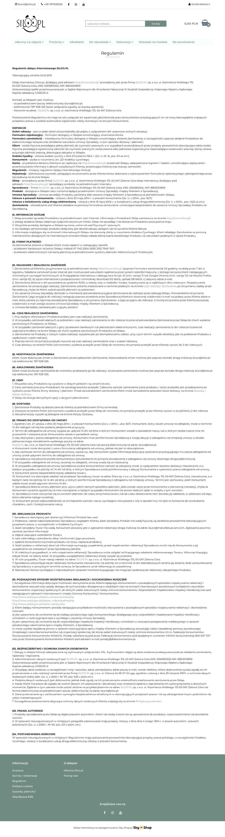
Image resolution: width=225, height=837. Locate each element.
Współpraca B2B (22, 796)
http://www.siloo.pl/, (87, 82)
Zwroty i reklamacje (24, 775)
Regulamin (19, 781)
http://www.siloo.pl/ (110, 268)
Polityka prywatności (148, 701)
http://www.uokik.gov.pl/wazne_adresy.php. (38, 604)
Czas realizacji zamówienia (160, 286)
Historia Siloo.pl (73, 770)
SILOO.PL (141, 82)
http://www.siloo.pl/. (179, 218)
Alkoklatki (77, 42)
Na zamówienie (184, 42)
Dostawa (17, 770)
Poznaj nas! (71, 775)
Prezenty (56, 42)
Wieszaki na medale (153, 42)
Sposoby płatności (24, 791)
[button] (20, 763)
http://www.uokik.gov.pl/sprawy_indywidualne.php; (43, 600)
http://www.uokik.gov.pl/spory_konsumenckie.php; (43, 597)
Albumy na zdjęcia (28, 42)
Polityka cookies (22, 786)
